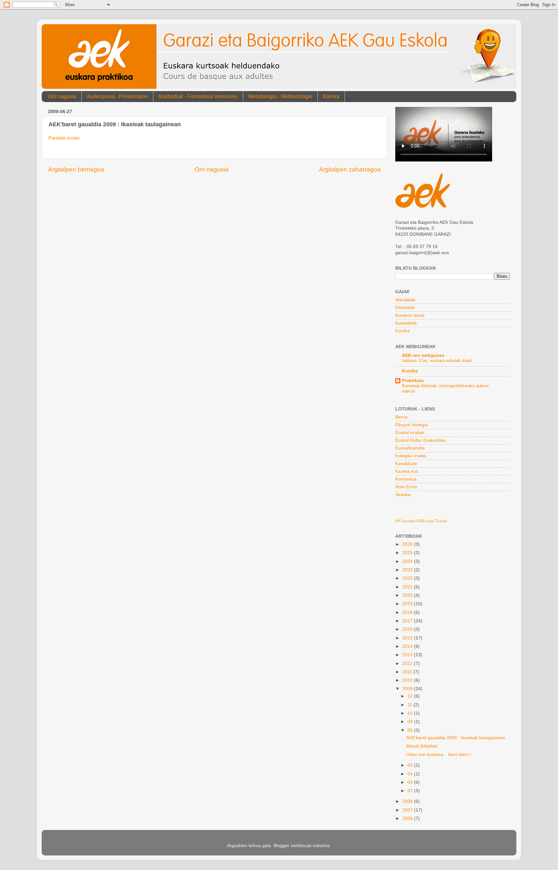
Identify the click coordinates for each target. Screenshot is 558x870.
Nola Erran (406, 486)
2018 (408, 612)
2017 (408, 620)
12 (411, 696)
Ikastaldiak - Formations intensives (198, 96)
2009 (408, 688)
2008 (408, 801)
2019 (408, 603)
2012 (408, 663)
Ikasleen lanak (410, 315)
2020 (408, 595)
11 (410, 704)
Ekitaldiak (405, 307)
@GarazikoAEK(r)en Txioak (421, 520)
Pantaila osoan (63, 137)
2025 (408, 552)
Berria (401, 417)
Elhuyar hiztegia (411, 424)
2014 (408, 646)
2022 (408, 578)
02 (411, 790)
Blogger (281, 845)
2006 (408, 818)
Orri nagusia (62, 96)
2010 (408, 680)
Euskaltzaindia (410, 448)
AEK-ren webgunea (423, 355)
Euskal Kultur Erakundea (420, 440)
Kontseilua (406, 479)
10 (411, 713)
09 (411, 721)
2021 (408, 587)
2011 (407, 671)
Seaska (402, 494)
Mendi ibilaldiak (422, 746)
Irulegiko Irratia (410, 455)
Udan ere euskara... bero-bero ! (438, 754)
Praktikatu (413, 380)
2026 (408, 544)
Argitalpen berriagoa (76, 169)
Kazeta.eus (406, 471)
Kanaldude (406, 463)
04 (411, 774)
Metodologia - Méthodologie (280, 96)
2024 (408, 561)
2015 (408, 638)
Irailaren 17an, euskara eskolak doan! (437, 360)
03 (411, 782)
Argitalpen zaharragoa (350, 169)
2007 (408, 810)
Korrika (331, 96)
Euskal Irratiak (409, 432)
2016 (408, 629)
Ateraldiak (405, 299)
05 (411, 765)
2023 (408, 569)
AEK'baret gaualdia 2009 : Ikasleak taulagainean (455, 737)
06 (411, 730)
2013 (408, 654)
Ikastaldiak (406, 323)
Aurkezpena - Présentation (117, 96)
